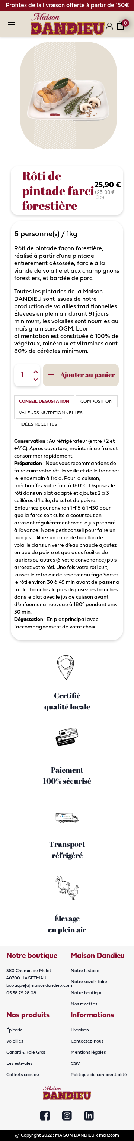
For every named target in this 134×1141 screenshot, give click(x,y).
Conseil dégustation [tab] (44, 401)
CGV (75, 1064)
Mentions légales (88, 1052)
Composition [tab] (96, 401)
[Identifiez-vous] (109, 29)
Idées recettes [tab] (38, 424)
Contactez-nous (87, 1041)
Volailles (14, 1041)
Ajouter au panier (81, 374)
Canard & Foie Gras (25, 1052)
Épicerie (14, 1030)
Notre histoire (85, 971)
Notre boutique (87, 993)
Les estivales (19, 1064)
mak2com (109, 1135)
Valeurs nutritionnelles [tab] (51, 413)
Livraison (80, 1030)
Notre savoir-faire (89, 982)
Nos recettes (84, 1004)
